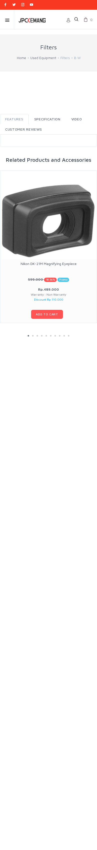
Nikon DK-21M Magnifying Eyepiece (49, 263)
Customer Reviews (23, 129)
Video (76, 119)
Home (21, 58)
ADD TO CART (47, 314)
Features (14, 119)
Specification (47, 119)
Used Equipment (43, 58)
